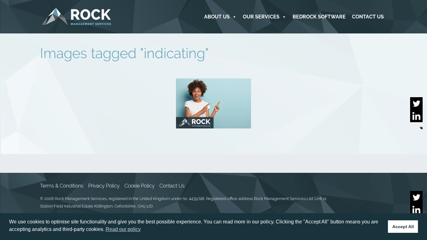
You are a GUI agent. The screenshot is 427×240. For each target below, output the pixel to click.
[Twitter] (416, 103)
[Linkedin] (416, 116)
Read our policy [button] (123, 229)
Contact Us (368, 17)
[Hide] (421, 128)
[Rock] (76, 17)
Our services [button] (261, 17)
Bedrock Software (319, 17)
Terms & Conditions (61, 186)
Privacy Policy (104, 186)
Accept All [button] (403, 226)
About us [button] (217, 17)
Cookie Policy (139, 186)
